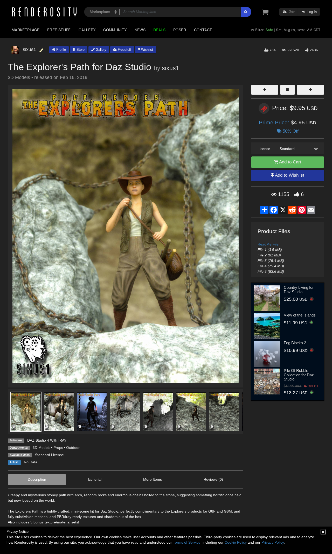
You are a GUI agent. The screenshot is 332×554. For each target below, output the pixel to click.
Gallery (87, 29)
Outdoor (73, 447)
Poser (179, 29)
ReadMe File (268, 244)
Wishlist (146, 50)
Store (80, 50)
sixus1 (170, 68)
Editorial (94, 479)
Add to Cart (289, 162)
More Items (152, 479)
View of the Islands (300, 315)
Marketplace (25, 29)
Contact (203, 29)
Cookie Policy (236, 542)
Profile (60, 50)
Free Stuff (59, 29)
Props (58, 447)
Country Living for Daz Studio (299, 289)
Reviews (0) (213, 479)
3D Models (41, 447)
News (140, 29)
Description (37, 479)
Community (115, 29)
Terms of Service (186, 542)
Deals (159, 29)
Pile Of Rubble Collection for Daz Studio (299, 374)
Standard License (49, 455)
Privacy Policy (272, 542)
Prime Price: (275, 122)
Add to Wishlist (289, 175)
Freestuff (124, 50)
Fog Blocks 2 (295, 343)
